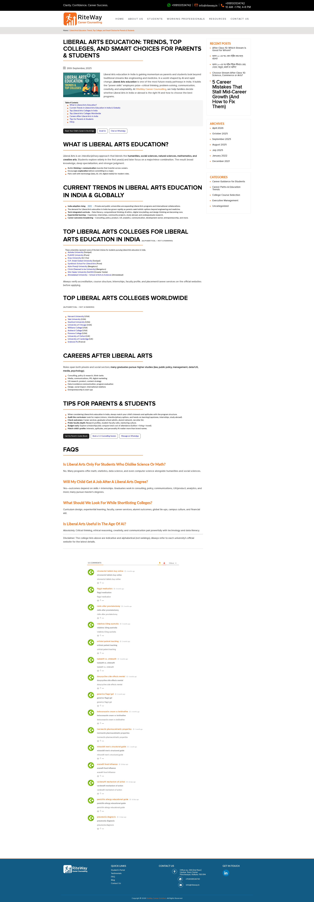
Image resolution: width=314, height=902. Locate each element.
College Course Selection (226, 195)
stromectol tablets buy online (110, 571)
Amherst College (75, 331)
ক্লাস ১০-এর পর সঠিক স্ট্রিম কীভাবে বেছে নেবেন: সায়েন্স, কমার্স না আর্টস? (229, 65)
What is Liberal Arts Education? (83, 105)
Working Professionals (186, 19)
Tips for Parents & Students (81, 119)
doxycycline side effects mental (111, 676)
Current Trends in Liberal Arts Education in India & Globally (95, 108)
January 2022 (219, 155)
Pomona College (75, 333)
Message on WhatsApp (130, 436)
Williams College (75, 328)
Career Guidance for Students (228, 181)
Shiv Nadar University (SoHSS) (81, 272)
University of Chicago (77, 325)
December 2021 (221, 161)
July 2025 (217, 150)
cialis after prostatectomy (108, 606)
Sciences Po (73, 342)
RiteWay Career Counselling (151, 89)
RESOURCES (217, 19)
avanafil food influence (107, 764)
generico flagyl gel (105, 694)
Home (119, 19)
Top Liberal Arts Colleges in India (84, 111)
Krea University (74, 258)
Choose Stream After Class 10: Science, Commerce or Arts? (229, 74)
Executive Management (225, 200)
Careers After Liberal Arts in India (84, 116)
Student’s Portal (118, 870)
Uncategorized (220, 206)
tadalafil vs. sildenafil (106, 659)
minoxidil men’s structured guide (111, 747)
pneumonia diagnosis (106, 817)
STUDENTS (155, 19)
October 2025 (220, 133)
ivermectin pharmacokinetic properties (114, 729)
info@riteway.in (208, 5)
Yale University (74, 319)
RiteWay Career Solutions (156, 898)
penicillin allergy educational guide (112, 799)
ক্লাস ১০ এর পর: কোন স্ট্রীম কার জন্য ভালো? (227, 57)
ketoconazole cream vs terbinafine (112, 712)
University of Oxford (77, 336)
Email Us (102, 131)
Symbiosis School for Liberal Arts (82, 264)
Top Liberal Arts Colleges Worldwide (85, 113)
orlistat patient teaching (108, 641)
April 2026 (217, 128)
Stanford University (76, 322)
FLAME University (75, 255)
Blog (113, 880)
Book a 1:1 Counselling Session (104, 436)
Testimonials (116, 873)
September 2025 (221, 139)
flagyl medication (104, 589)
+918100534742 (181, 5)
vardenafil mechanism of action (111, 782)
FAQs (72, 122)
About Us (135, 19)
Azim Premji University (77, 266)
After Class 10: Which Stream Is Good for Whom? (229, 49)
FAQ (113, 877)
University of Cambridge (78, 339)
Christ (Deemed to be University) (82, 269)
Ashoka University (75, 252)
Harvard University (76, 316)
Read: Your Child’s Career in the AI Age (79, 131)
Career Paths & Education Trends (226, 188)
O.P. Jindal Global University (80, 261)
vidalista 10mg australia (108, 624)
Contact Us (240, 19)
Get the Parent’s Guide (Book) (76, 436)
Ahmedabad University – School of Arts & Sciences (89, 275)
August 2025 (219, 144)
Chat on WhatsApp (118, 131)
